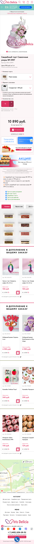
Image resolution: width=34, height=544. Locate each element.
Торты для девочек (13, 197)
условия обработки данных (21, 170)
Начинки (7, 207)
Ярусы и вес (19, 207)
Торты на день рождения (14, 192)
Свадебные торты (12, 196)
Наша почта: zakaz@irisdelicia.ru (13, 526)
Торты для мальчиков (13, 199)
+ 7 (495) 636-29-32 (17, 532)
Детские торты (11, 194)
